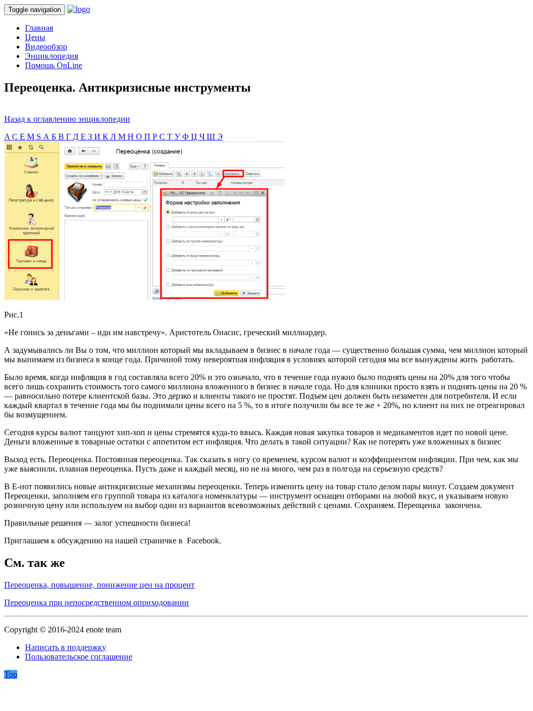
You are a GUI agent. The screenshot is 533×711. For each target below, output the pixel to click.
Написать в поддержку (65, 647)
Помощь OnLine (53, 65)
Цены (35, 37)
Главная (39, 27)
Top (10, 674)
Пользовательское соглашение (78, 656)
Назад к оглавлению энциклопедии (67, 119)
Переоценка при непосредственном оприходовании (96, 602)
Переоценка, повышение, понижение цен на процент (99, 584)
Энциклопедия (51, 56)
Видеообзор (46, 46)
